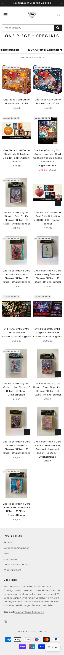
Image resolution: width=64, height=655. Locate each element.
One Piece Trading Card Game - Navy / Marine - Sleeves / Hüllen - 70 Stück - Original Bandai (48, 276)
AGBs (7, 553)
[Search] (58, 28)
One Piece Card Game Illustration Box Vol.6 (47, 101)
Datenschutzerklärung (16, 564)
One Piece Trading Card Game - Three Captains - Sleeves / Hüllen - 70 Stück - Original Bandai (47, 389)
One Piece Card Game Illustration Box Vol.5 (16, 101)
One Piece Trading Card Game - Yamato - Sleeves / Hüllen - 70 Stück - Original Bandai (16, 276)
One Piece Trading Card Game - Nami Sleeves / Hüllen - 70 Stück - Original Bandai (16, 509)
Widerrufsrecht (12, 570)
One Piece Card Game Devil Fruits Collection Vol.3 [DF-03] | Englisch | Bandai (47, 218)
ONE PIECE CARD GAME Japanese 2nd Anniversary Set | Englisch (16, 332)
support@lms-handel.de (29, 612)
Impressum (10, 559)
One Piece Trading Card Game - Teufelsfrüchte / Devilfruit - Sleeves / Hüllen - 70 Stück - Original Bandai (48, 449)
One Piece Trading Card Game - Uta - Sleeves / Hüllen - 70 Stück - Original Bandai (16, 389)
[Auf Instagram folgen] (5, 622)
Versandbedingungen (16, 548)
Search (8, 542)
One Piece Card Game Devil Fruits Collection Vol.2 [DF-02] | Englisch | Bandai (16, 156)
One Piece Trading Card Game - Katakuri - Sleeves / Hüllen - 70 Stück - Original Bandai (16, 447)
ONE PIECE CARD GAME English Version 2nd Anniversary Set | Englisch (47, 332)
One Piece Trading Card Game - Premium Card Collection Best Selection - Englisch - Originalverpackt (47, 158)
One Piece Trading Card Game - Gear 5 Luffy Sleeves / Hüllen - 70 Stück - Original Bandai (16, 218)
